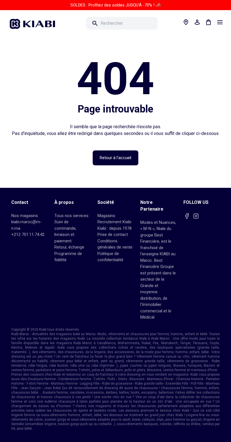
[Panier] (208, 22)
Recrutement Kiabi (114, 221)
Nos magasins (24, 215)
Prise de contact (112, 234)
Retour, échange (69, 247)
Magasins (106, 215)
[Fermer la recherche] (165, 23)
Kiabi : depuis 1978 (114, 228)
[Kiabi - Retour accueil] (35, 22)
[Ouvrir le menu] (219, 22)
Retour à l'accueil (115, 157)
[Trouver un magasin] (186, 22)
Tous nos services (71, 215)
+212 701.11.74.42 (28, 234)
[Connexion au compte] (197, 22)
